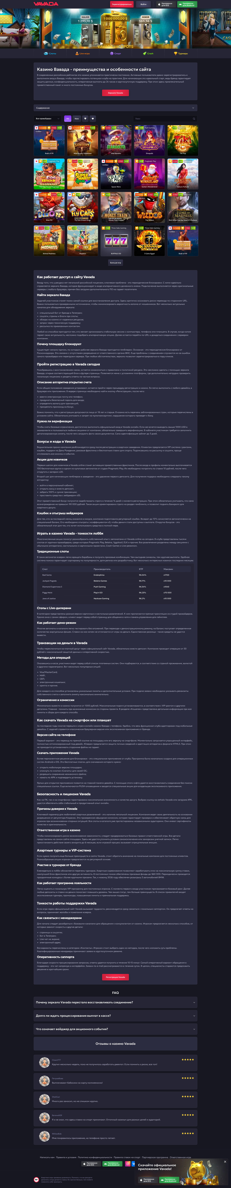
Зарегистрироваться (122, 4)
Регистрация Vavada (115, 977)
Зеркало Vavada (115, 93)
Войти (143, 4)
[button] (3, 29)
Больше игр (115, 262)
